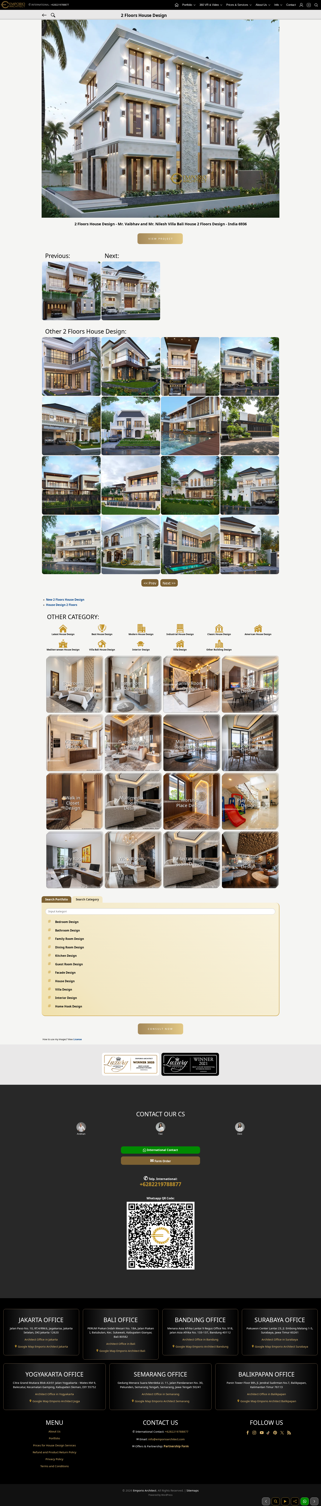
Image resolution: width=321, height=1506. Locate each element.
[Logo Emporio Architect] (13, 5)
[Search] (316, 5)
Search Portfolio (56, 899)
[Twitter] (282, 1434)
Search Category (87, 899)
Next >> (169, 583)
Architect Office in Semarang (160, 1394)
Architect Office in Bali (120, 1344)
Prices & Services (237, 4)
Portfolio (187, 4)
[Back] (45, 15)
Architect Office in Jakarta (41, 1339)
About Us (262, 4)
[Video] (285, 1501)
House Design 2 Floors (61, 605)
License (77, 1039)
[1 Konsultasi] (305, 1501)
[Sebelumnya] (266, 1501)
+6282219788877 (60, 4)
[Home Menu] (176, 5)
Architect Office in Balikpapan (266, 1394)
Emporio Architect (144, 1490)
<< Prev (150, 583)
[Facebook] (248, 1433)
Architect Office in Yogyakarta (54, 1394)
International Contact (162, 1150)
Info (277, 4)
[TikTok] (269, 1433)
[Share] (295, 1501)
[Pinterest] (275, 1433)
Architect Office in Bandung (200, 1339)
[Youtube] (262, 1433)
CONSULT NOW (160, 1028)
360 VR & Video (210, 4)
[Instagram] (254, 1433)
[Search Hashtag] (53, 15)
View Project (160, 238)
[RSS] (289, 1433)
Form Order (160, 1160)
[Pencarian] (276, 1501)
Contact (291, 4)
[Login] (301, 5)
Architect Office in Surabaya (280, 1339)
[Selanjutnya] (314, 1501)
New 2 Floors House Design (65, 599)
